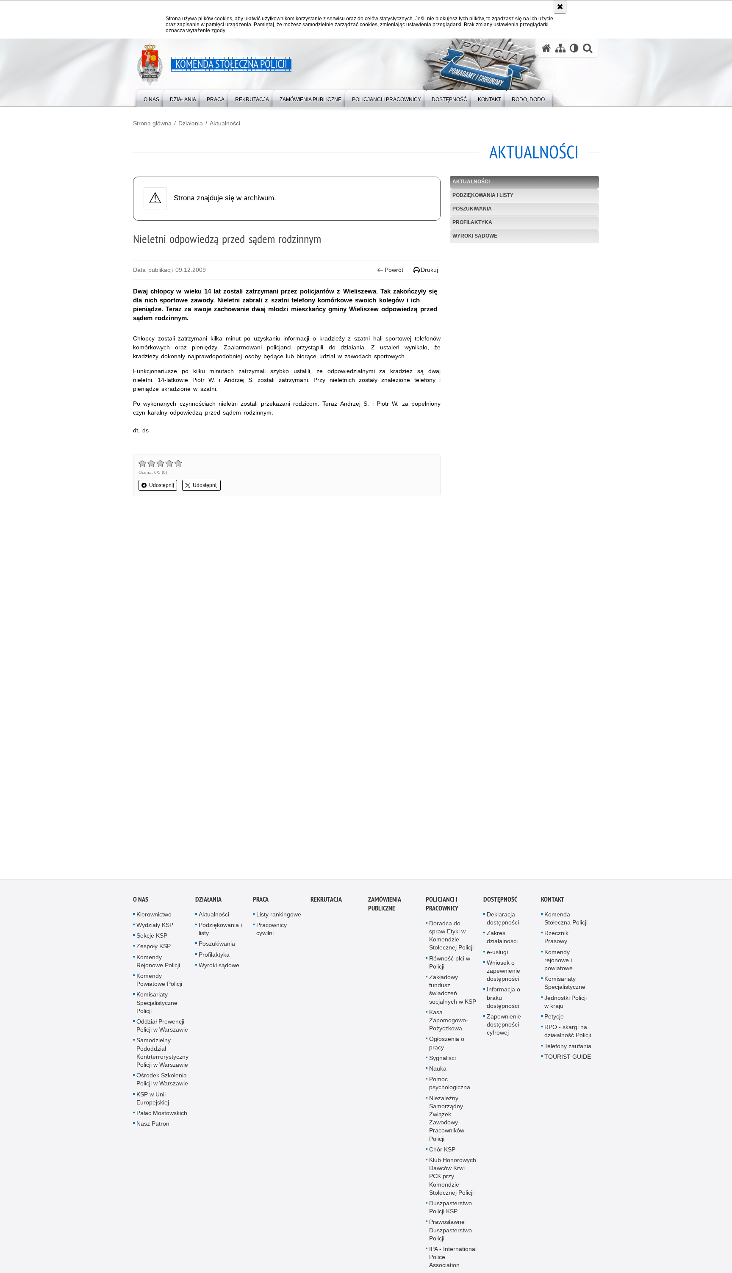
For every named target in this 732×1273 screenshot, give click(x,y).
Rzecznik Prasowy (556, 941)
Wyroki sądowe (474, 236)
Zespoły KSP (153, 950)
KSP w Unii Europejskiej (152, 1102)
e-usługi (497, 956)
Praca (261, 903)
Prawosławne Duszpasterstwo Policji (450, 1234)
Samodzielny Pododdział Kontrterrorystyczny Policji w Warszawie (162, 1057)
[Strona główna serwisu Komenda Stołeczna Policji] (546, 48)
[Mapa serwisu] (560, 48)
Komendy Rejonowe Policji (158, 965)
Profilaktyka (472, 222)
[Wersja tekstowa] (574, 48)
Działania (190, 123)
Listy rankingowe (278, 919)
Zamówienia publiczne (384, 908)
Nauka (437, 1073)
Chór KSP (442, 1154)
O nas (140, 903)
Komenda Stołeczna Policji (566, 923)
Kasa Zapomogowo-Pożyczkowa (448, 1024)
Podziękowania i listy (482, 195)
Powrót (394, 269)
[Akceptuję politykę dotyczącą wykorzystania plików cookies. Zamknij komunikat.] (560, 7)
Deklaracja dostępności (503, 923)
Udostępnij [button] (161, 485)
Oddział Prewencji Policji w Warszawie (162, 1030)
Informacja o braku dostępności (503, 1002)
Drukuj (429, 269)
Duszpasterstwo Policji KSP (450, 1211)
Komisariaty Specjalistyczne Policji (156, 1007)
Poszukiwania (472, 209)
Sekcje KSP (151, 940)
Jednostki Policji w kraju (565, 1006)
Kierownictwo (154, 919)
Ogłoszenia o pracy (446, 1047)
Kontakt (552, 903)
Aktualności (225, 123)
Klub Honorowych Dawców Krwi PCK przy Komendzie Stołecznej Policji (452, 1181)
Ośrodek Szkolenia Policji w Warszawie (162, 1084)
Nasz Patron (152, 1128)
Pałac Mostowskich (161, 1117)
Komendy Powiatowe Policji (159, 984)
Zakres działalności (502, 941)
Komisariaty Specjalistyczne (564, 987)
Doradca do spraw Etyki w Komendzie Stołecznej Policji (451, 940)
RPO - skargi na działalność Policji (567, 1035)
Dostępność (500, 903)
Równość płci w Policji (449, 966)
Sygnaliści (442, 1062)
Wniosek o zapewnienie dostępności (503, 975)
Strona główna (152, 123)
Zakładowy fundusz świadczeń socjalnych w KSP (452, 994)
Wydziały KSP (154, 929)
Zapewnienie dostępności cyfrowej (504, 1029)
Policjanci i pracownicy (442, 908)
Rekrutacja (326, 903)
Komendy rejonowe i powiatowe (558, 964)
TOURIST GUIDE (567, 1061)
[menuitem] (151, 98)
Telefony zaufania (567, 1050)
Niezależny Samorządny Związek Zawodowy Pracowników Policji (446, 1122)
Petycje (554, 1021)
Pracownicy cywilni (271, 933)
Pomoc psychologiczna (449, 1087)
